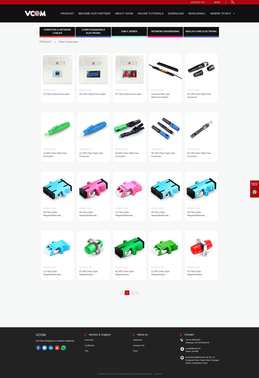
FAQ (86, 351)
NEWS (217, 2)
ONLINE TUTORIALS (151, 13)
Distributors (137, 340)
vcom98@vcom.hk (193, 348)
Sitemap (158, 374)
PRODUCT (67, 13)
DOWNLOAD (176, 13)
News (135, 351)
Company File (138, 345)
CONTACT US (197, 2)
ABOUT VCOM (124, 13)
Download (89, 340)
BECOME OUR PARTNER (94, 13)
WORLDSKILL (197, 13)
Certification (90, 345)
